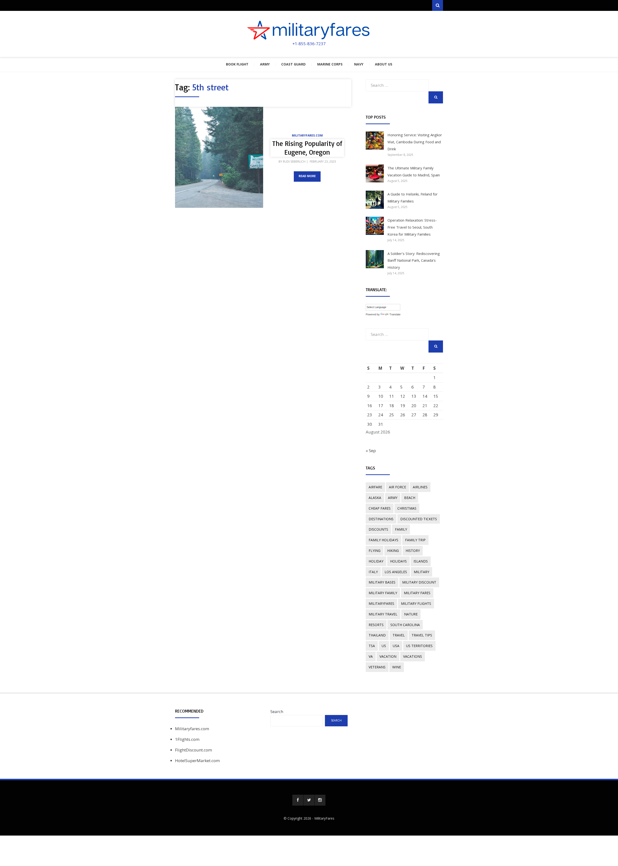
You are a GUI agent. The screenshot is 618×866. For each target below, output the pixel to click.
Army (265, 64)
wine (396, 667)
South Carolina (405, 624)
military (421, 572)
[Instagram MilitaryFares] (320, 800)
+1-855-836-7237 (309, 43)
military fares (417, 593)
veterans (377, 667)
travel (399, 635)
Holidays (398, 561)
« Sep (371, 450)
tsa (372, 645)
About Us (383, 64)
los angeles (396, 572)
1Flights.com (187, 739)
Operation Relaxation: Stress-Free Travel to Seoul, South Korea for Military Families (412, 227)
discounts (378, 529)
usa (396, 645)
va (371, 656)
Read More (307, 176)
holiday (376, 561)
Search (276, 711)
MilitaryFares (324, 818)
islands (421, 561)
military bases (382, 582)
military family (383, 593)
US (384, 645)
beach (409, 497)
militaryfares (381, 603)
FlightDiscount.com (193, 750)
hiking (393, 550)
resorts (376, 624)
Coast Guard (293, 64)
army (392, 497)
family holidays (383, 540)
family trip (415, 540)
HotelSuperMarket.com (197, 760)
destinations (381, 519)
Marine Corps (330, 64)
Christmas (406, 508)
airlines (420, 487)
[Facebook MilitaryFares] (297, 800)
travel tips (422, 635)
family (401, 529)
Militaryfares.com (307, 135)
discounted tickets (418, 519)
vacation (387, 656)
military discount (419, 582)
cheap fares (380, 508)
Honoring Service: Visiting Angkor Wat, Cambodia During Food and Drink (414, 141)
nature (411, 614)
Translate (394, 314)
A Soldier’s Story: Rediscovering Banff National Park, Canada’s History (413, 260)
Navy (358, 64)
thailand (377, 635)
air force (397, 487)
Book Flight (237, 64)
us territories (419, 645)
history (413, 550)
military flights (416, 603)
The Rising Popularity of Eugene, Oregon (307, 147)
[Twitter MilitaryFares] (308, 800)
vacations (412, 656)
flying (374, 550)
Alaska (375, 497)
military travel (383, 614)
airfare (375, 487)
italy (373, 572)
